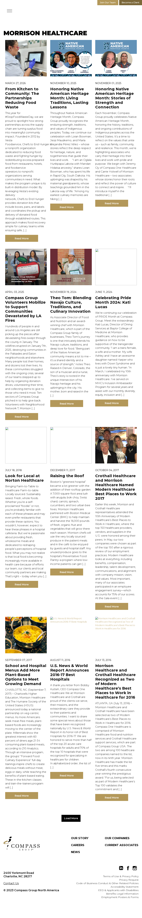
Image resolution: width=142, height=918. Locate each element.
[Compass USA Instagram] (135, 868)
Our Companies (117, 838)
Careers (77, 845)
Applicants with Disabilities (123, 890)
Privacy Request (129, 879)
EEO (101, 890)
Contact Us (11, 883)
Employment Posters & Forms (120, 897)
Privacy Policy (130, 876)
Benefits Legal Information (122, 893)
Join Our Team (108, 2)
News (75, 852)
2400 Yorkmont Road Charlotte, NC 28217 (18, 874)
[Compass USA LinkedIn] (121, 868)
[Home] (21, 843)
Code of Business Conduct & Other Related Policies (107, 883)
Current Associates (121, 845)
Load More (71, 818)
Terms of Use (111, 876)
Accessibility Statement (125, 886)
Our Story (79, 838)
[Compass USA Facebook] (128, 868)
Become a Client (130, 2)
